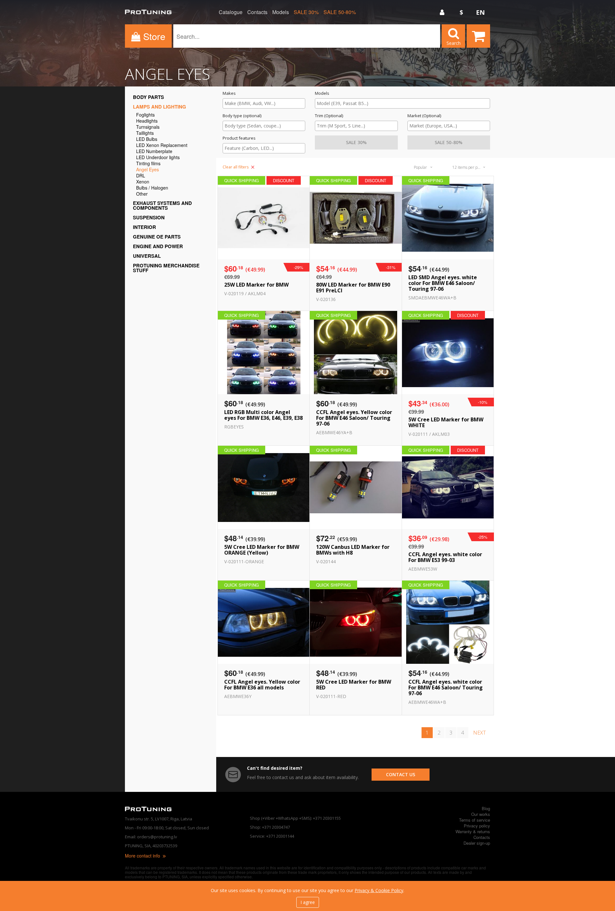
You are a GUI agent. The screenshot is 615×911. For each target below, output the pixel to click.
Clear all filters (236, 167)
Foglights (145, 115)
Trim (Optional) (329, 116)
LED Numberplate (154, 151)
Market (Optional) (424, 116)
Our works (480, 814)
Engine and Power (158, 246)
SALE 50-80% (340, 12)
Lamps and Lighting (159, 106)
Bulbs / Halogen (152, 188)
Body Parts (148, 97)
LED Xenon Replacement (161, 145)
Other (142, 194)
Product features (239, 138)
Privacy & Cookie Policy (379, 890)
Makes (229, 93)
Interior (144, 227)
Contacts (257, 12)
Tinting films (148, 164)
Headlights (147, 121)
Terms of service (474, 820)
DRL (140, 176)
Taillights (145, 133)
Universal (147, 255)
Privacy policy (477, 826)
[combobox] (264, 103)
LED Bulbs (146, 139)
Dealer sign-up (476, 843)
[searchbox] (264, 103)
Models (280, 12)
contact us (400, 774)
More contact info (143, 855)
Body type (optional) (242, 116)
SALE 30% (306, 12)
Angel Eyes (147, 170)
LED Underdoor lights (158, 157)
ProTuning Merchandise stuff (166, 268)
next (479, 732)
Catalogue (230, 12)
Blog (486, 808)
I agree (307, 902)
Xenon (142, 182)
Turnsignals (148, 127)
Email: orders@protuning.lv (151, 837)
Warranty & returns (472, 831)
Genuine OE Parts (157, 236)
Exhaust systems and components (162, 205)
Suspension (149, 217)
